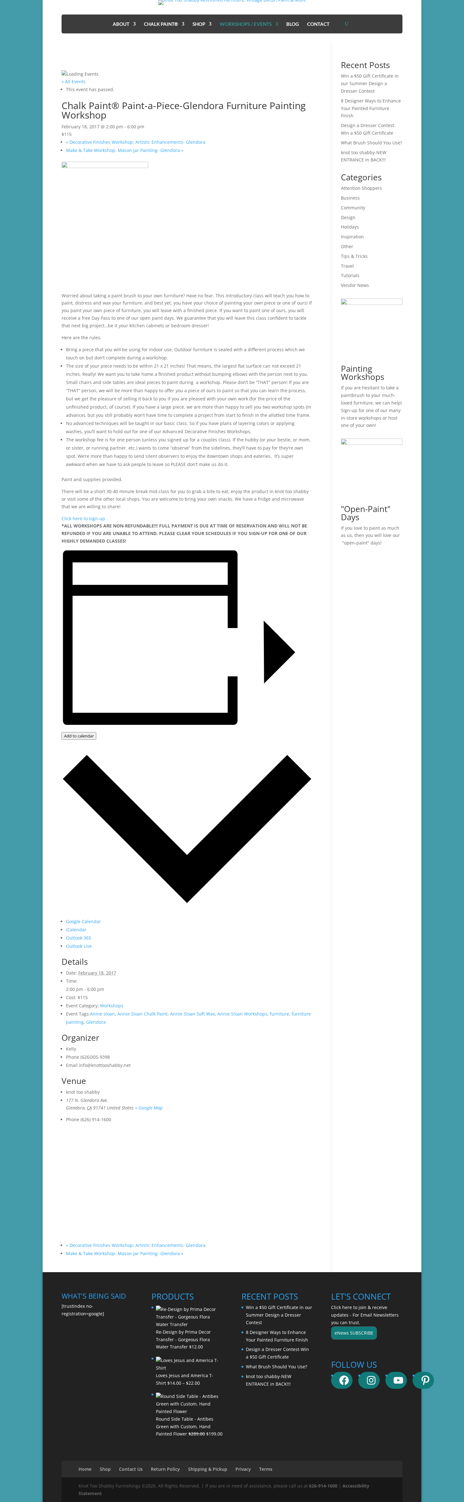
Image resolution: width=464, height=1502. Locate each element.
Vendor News (355, 285)
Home (85, 1469)
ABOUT (121, 24)
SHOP (199, 24)
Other (347, 246)
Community (353, 208)
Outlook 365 (78, 938)
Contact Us (131, 1469)
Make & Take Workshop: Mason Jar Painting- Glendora (124, 150)
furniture (279, 1014)
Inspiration (352, 237)
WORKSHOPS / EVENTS (246, 24)
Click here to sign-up (83, 518)
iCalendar (76, 930)
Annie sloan (102, 1014)
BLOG (292, 24)
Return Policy (165, 1469)
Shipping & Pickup (207, 1469)
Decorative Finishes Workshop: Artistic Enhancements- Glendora (135, 142)
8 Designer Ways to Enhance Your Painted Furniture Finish (371, 108)
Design (348, 217)
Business (350, 198)
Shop (105, 1469)
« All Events (74, 81)
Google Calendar (83, 921)
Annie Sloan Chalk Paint (142, 1014)
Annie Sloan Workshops (242, 1014)
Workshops (111, 1006)
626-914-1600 (323, 1486)
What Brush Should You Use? (371, 143)
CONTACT (318, 24)
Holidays (350, 227)
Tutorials (350, 275)
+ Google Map (149, 1108)
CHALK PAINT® (161, 24)
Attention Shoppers (361, 188)
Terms (265, 1469)
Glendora (96, 1022)
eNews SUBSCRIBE (354, 1333)
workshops (370, 418)
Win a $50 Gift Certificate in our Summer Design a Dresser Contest (370, 83)
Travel (347, 266)
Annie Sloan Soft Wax (192, 1014)
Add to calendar (79, 736)
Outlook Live (79, 946)
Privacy (243, 1469)
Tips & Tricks (354, 256)
